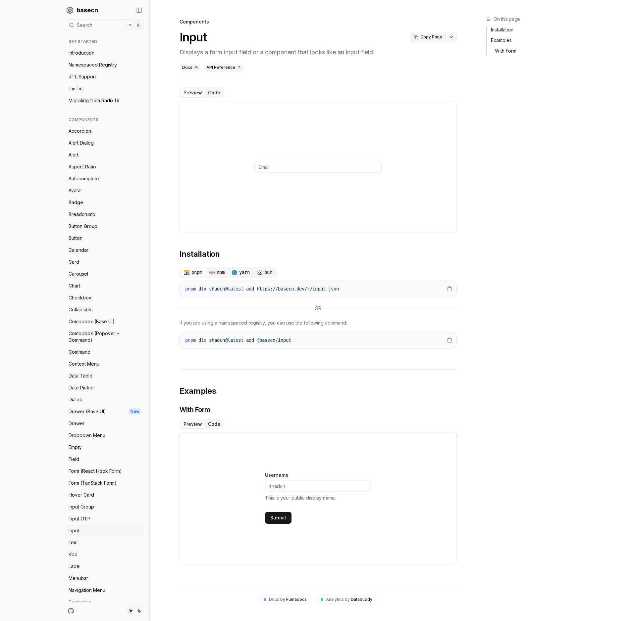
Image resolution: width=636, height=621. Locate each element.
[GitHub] (71, 611)
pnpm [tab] (196, 272)
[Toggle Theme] (135, 610)
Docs (187, 67)
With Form (195, 410)
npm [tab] (221, 272)
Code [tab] (214, 92)
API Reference (220, 67)
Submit (278, 517)
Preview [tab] (193, 92)
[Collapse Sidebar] (139, 10)
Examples (198, 391)
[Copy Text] (449, 289)
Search (108, 25)
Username (277, 475)
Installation (200, 254)
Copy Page (431, 36)
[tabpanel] (318, 167)
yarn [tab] (244, 272)
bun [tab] (268, 272)
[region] (318, 289)
